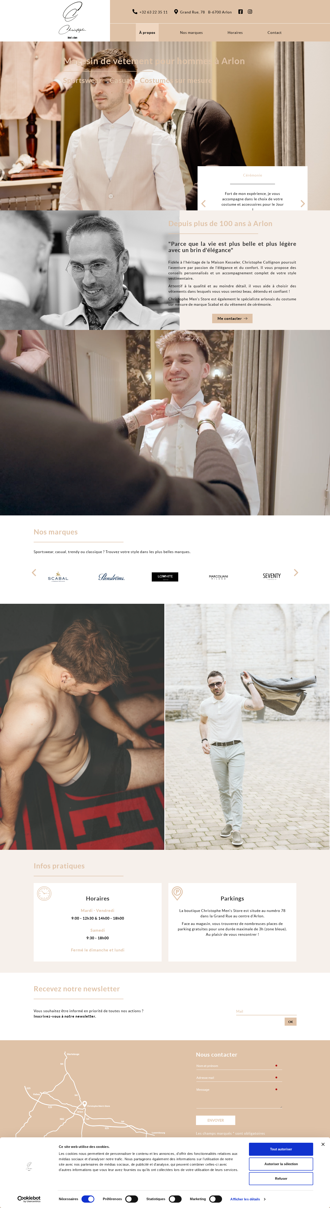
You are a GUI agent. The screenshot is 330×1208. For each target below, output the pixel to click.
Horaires (235, 33)
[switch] (131, 1199)
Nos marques (191, 33)
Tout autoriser (281, 1149)
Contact (275, 33)
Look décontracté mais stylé (252, 175)
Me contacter (230, 318)
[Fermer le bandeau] (323, 1144)
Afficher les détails (245, 1199)
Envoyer (215, 1120)
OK (290, 1022)
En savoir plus (250, 196)
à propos (147, 33)
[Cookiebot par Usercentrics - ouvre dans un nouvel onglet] (29, 1199)
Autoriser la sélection (281, 1164)
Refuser (281, 1178)
